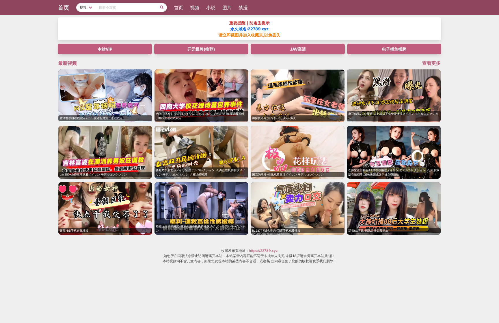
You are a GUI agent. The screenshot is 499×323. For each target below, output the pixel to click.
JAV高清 (298, 49)
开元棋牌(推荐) (201, 49)
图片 (227, 7)
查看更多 (431, 63)
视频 (194, 7)
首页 (178, 7)
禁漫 (243, 7)
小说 (210, 7)
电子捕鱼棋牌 (394, 49)
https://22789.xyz (263, 250)
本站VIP (105, 49)
